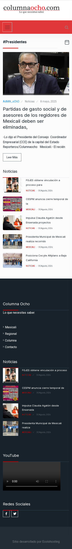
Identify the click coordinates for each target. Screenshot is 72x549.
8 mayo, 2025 (48, 101)
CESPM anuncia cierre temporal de (43, 387)
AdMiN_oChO (11, 101)
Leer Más (12, 157)
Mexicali (30, 209)
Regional (11, 334)
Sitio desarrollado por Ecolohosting (36, 541)
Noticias (30, 101)
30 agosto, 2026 (45, 191)
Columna (11, 340)
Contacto (11, 347)
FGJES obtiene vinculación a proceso (44, 370)
